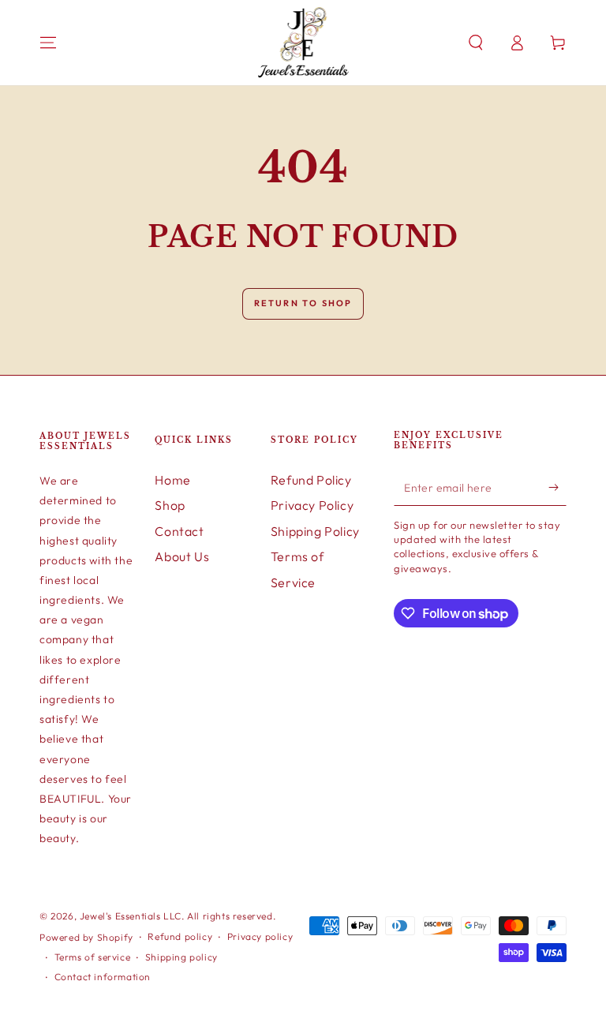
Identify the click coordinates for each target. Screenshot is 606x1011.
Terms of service (92, 957)
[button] (475, 42)
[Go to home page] (303, 42)
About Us (182, 556)
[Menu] (48, 42)
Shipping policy (181, 957)
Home (172, 480)
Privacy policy (260, 936)
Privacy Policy (312, 505)
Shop (170, 505)
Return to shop (303, 303)
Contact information (102, 977)
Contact (179, 531)
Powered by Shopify (86, 937)
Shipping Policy (315, 531)
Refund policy (180, 936)
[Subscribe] (557, 487)
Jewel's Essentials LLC (130, 916)
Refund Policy (311, 480)
